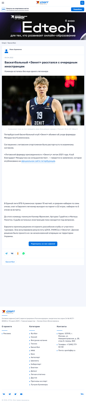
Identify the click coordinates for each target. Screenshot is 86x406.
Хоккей (34, 337)
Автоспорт (35, 357)
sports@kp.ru (69, 350)
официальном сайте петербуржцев (38, 161)
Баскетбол (12, 43)
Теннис (34, 344)
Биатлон (34, 367)
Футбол (34, 333)
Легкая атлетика (38, 374)
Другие (34, 378)
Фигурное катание (39, 340)
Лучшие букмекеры (39, 384)
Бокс (33, 354)
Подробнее (77, 9)
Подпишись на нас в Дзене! (43, 244)
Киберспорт (36, 364)
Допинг (34, 371)
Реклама (7, 333)
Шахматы (35, 361)
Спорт (4, 43)
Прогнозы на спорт (39, 381)
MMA (33, 350)
